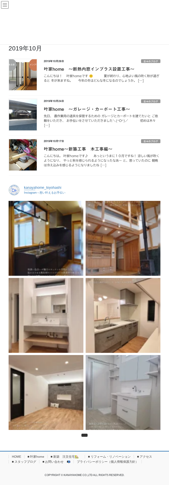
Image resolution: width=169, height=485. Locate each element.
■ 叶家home (36, 456)
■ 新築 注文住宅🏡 (66, 456)
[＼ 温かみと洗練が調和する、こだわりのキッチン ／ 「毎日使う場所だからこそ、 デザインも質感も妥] (46, 238)
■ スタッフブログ (24, 461)
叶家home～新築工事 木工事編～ (78, 149)
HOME (16, 456)
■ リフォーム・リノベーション (109, 456)
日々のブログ (150, 61)
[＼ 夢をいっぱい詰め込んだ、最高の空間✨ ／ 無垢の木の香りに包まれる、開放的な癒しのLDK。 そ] (123, 238)
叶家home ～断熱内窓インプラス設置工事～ (89, 69)
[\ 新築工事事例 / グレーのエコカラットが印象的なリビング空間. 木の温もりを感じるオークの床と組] (46, 392)
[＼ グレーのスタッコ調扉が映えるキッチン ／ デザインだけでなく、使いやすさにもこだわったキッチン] (123, 315)
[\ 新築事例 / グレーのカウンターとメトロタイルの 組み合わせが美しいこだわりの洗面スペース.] (46, 315)
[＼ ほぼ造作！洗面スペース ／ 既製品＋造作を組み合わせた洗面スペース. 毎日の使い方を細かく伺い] (123, 392)
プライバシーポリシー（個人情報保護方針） (107, 461)
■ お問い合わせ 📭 (56, 461)
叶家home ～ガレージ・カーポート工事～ (87, 109)
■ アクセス (144, 456)
